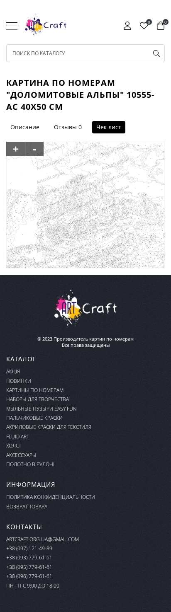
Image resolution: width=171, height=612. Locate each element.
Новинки (18, 381)
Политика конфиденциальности (50, 497)
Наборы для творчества (37, 399)
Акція (13, 371)
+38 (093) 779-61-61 (29, 557)
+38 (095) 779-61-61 (29, 567)
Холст (13, 445)
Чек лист (108, 127)
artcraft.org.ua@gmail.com (42, 539)
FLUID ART (17, 436)
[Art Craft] (45, 25)
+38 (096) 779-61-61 (29, 576)
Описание (24, 127)
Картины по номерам (35, 390)
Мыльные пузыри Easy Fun (41, 408)
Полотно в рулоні (30, 464)
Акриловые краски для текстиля (48, 427)
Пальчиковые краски (34, 417)
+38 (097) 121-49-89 (29, 548)
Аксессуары (21, 455)
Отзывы (65, 127)
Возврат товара (26, 506)
